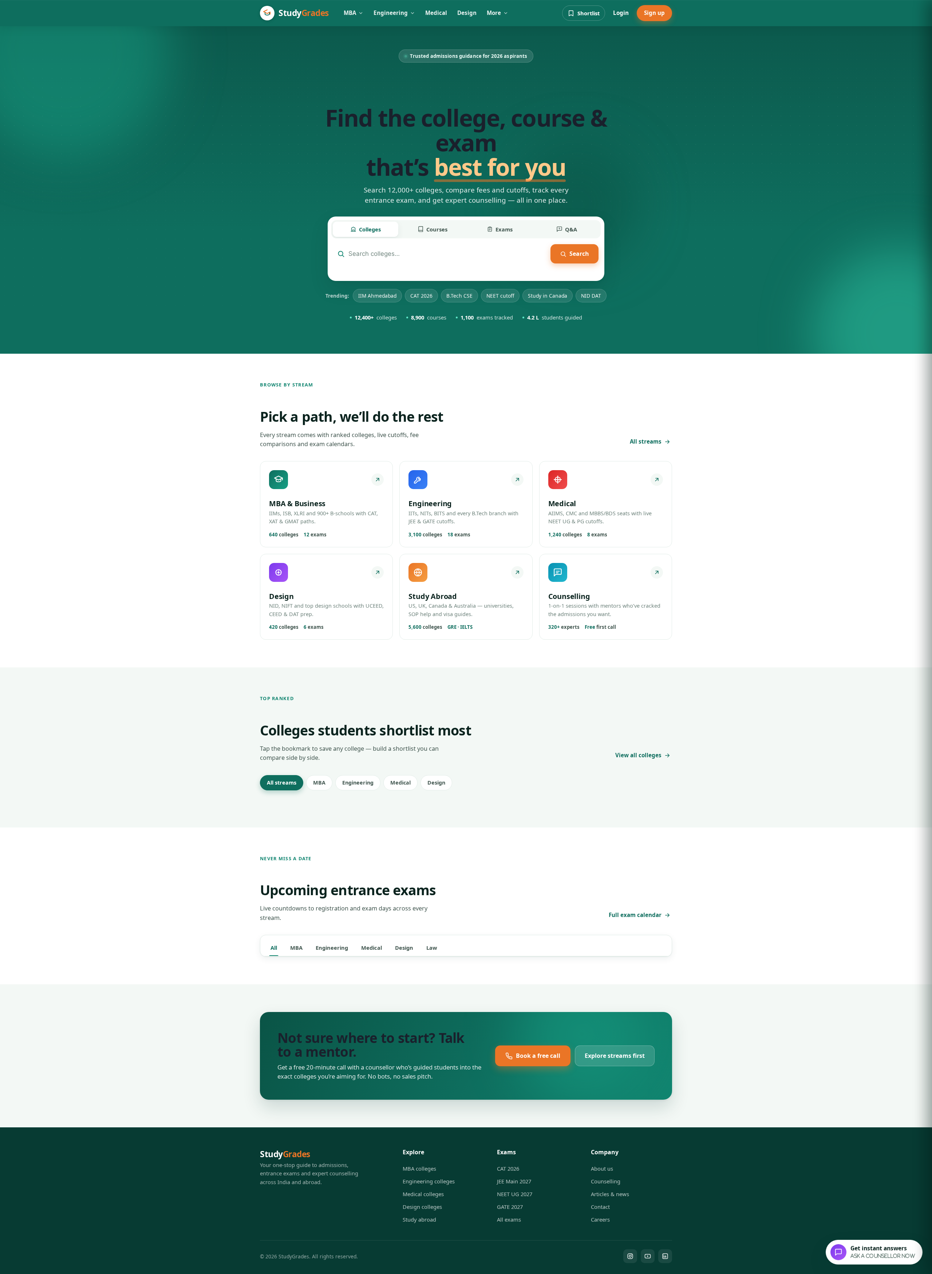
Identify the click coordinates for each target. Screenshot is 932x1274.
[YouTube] (648, 1256)
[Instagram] (630, 1256)
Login (621, 12)
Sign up (654, 12)
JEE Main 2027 (514, 1181)
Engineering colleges (429, 1181)
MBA (350, 12)
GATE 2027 (510, 1206)
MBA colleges (419, 1168)
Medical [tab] (371, 947)
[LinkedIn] (665, 1256)
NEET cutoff (500, 295)
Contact (600, 1206)
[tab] (365, 229)
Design (467, 12)
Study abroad (419, 1219)
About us (602, 1168)
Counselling (605, 1181)
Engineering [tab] (332, 947)
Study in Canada (547, 295)
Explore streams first (615, 1056)
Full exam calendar (635, 914)
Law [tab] (431, 947)
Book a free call (538, 1056)
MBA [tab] (296, 947)
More (494, 12)
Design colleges (422, 1206)
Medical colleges (423, 1194)
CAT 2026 (421, 295)
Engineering (391, 12)
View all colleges (638, 755)
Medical (436, 12)
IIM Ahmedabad (377, 295)
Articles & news (610, 1194)
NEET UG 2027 (514, 1194)
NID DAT (591, 295)
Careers (600, 1219)
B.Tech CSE (459, 295)
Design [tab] (404, 947)
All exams (509, 1219)
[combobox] (447, 254)
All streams (646, 441)
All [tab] (273, 947)
